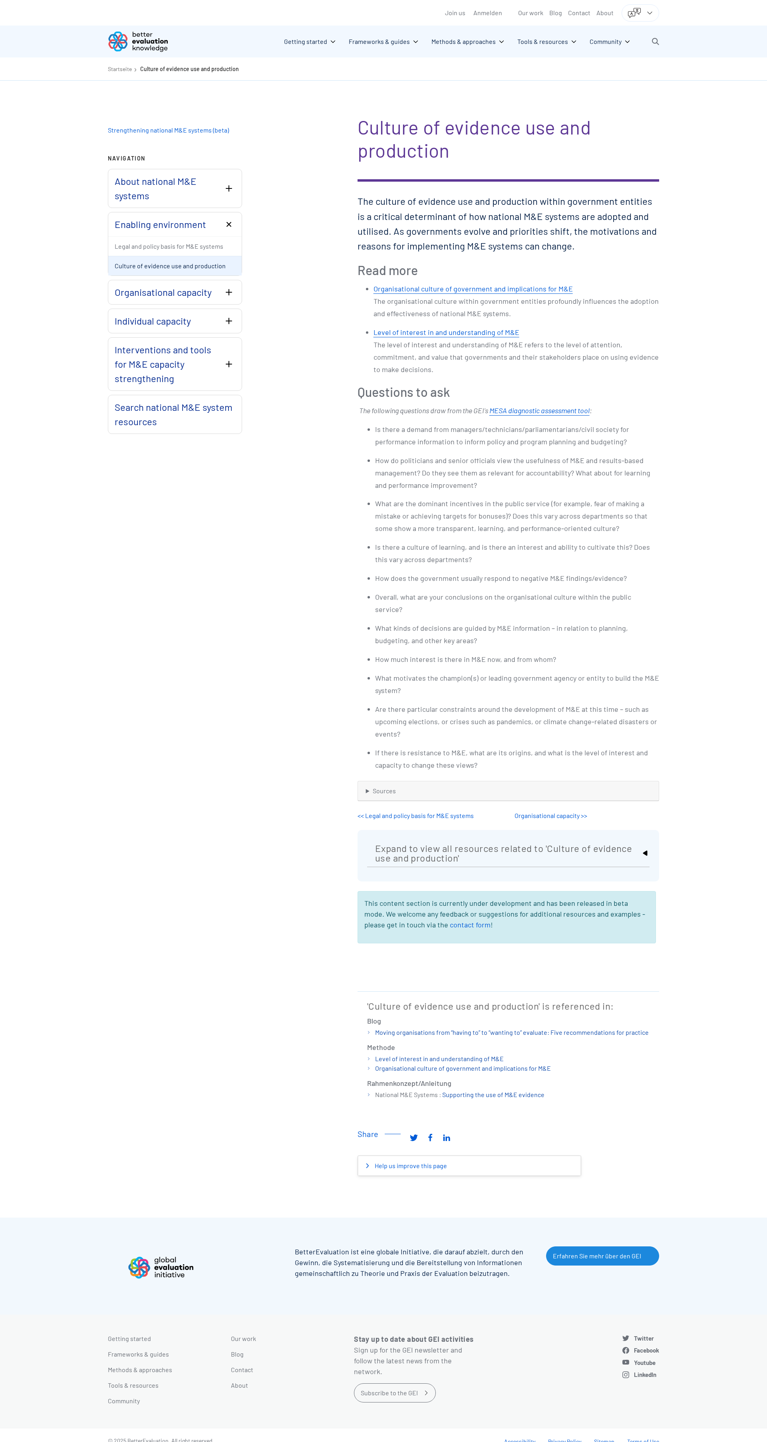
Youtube (645, 1362)
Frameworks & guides (138, 1354)
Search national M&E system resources (173, 414)
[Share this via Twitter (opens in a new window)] (414, 1137)
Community (124, 1400)
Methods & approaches (140, 1369)
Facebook (646, 1350)
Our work (530, 12)
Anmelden (487, 12)
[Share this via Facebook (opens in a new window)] (430, 1137)
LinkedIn (645, 1374)
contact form (470, 924)
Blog (555, 12)
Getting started (129, 1338)
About (605, 12)
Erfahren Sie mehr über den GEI (597, 1256)
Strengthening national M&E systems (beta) (168, 130)
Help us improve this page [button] (410, 1165)
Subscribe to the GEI (389, 1392)
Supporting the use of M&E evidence (493, 1094)
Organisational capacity (163, 292)
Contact (579, 12)
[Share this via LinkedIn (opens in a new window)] (446, 1137)
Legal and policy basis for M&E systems (169, 246)
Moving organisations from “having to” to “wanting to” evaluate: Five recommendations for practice (512, 1032)
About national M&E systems (156, 188)
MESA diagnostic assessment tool (539, 410)
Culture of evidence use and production (189, 68)
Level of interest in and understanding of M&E (446, 332)
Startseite (120, 68)
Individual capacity (153, 321)
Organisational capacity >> (551, 815)
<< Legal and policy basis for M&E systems (416, 815)
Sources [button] (384, 790)
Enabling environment (160, 224)
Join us (455, 12)
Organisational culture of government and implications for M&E (473, 288)
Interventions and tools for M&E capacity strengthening (163, 364)
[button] (655, 41)
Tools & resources (133, 1385)
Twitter (644, 1338)
